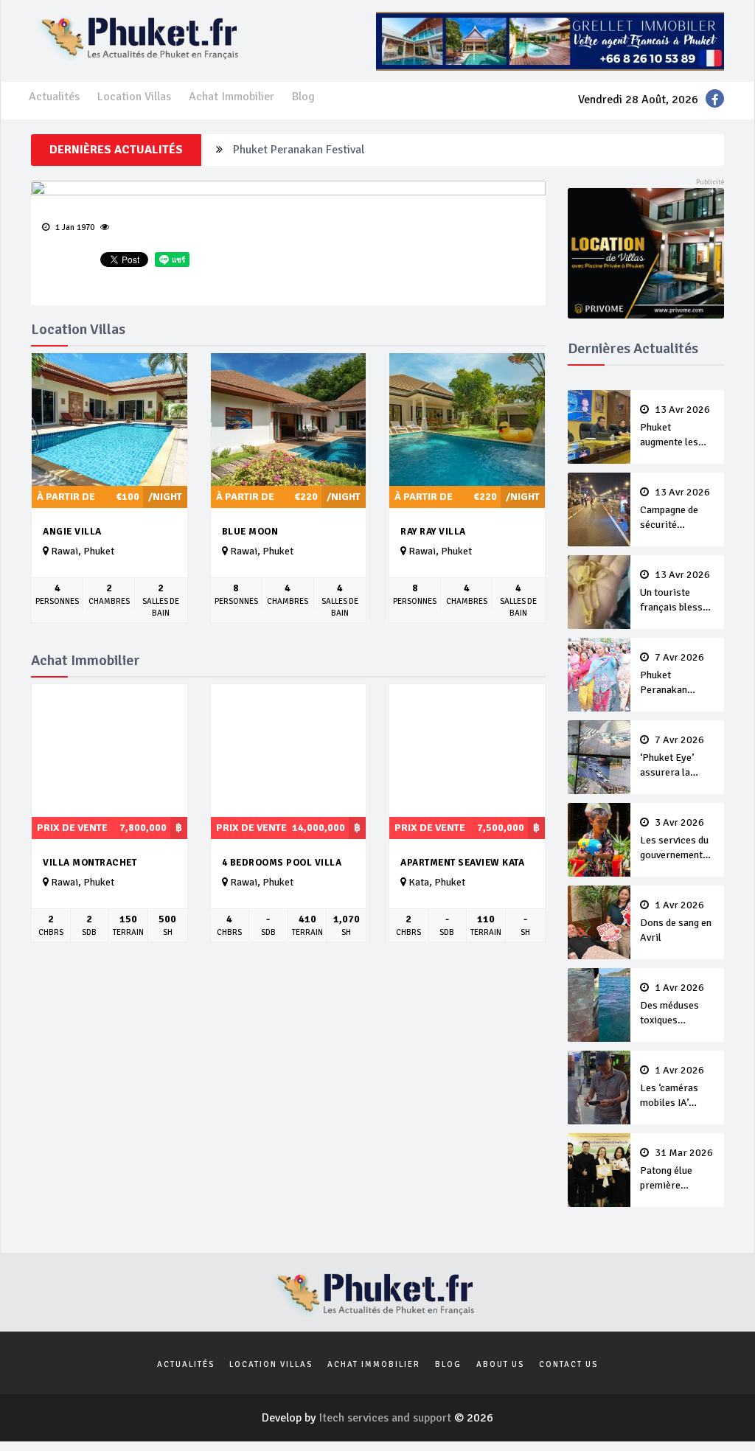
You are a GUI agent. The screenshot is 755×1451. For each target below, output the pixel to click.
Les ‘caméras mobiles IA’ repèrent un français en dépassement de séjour (675, 1087)
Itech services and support (386, 1417)
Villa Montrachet (89, 862)
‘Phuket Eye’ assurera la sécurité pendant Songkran (677, 757)
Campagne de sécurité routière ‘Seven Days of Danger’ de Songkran (675, 509)
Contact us (568, 1364)
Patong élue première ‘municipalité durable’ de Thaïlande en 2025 (676, 1170)
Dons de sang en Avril (675, 922)
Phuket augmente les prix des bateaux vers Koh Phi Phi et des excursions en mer (676, 427)
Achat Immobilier (231, 96)
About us (500, 1364)
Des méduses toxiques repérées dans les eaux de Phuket (672, 1005)
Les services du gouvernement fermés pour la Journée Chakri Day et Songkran (676, 840)
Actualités (54, 96)
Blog (303, 96)
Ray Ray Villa (433, 531)
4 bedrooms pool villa (282, 862)
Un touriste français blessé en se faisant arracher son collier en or (675, 592)
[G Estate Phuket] (550, 40)
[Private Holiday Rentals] (646, 252)
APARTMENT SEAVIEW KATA (462, 862)
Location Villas (134, 96)
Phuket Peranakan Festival (298, 149)
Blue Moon (250, 531)
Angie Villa (72, 531)
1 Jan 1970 (73, 227)
